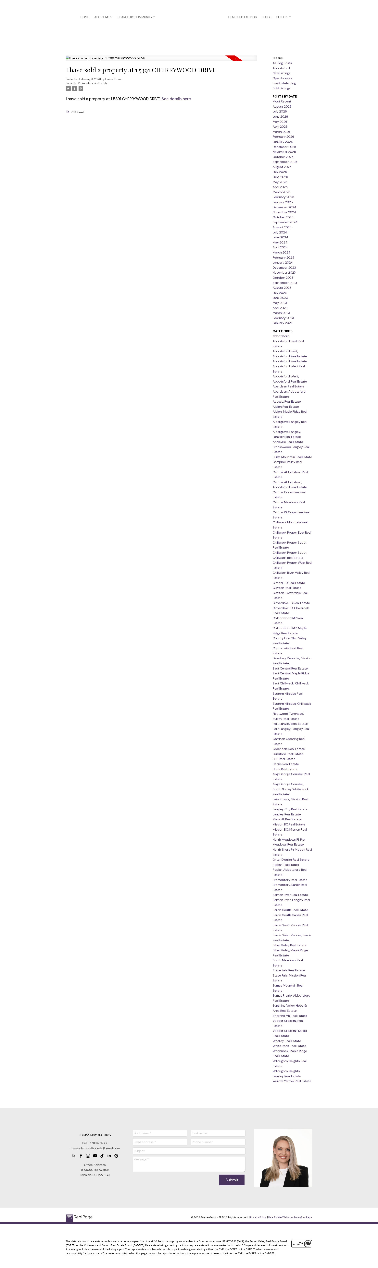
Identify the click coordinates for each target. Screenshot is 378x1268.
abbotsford (281, 336)
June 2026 (280, 116)
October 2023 (283, 278)
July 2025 (280, 172)
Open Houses (282, 78)
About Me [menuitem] (102, 17)
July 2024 (280, 232)
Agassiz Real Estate (287, 401)
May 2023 (280, 303)
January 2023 (283, 323)
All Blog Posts (282, 63)
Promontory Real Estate (93, 83)
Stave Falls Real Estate (289, 970)
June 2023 (280, 298)
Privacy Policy (258, 1217)
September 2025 (285, 162)
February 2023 (283, 318)
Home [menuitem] (85, 17)
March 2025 (281, 192)
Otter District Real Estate (291, 860)
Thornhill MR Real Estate (290, 1016)
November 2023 (284, 272)
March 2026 (281, 132)
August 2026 (282, 106)
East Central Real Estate (290, 668)
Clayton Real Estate (287, 588)
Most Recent (282, 101)
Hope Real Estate (285, 769)
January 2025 (283, 202)
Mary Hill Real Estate (287, 819)
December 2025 (284, 147)
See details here (176, 98)
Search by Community (135, 17)
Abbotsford (281, 68)
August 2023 (282, 288)
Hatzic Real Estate (286, 764)
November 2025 (284, 152)
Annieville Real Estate (288, 442)
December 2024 (284, 207)
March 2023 (281, 313)
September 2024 (285, 222)
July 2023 (280, 293)
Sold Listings (282, 88)
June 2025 (280, 177)
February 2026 (283, 137)
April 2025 (280, 187)
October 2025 (283, 157)
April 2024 (280, 247)
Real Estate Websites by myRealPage (290, 1217)
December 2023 (284, 268)
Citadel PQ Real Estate (289, 583)
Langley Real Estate (287, 814)
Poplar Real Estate (286, 865)
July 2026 (280, 111)
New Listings (281, 73)
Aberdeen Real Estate (288, 386)
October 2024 (283, 217)
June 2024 (280, 237)
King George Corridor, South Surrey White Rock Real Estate (291, 789)
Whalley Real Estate (287, 1041)
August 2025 (282, 167)
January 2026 (283, 142)
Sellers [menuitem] (282, 17)
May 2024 (280, 242)
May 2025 (280, 182)
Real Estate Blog (284, 83)
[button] (74, 1156)
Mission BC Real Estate (289, 824)
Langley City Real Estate (290, 809)
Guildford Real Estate (288, 754)
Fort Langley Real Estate (290, 724)
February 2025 (283, 197)
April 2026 (280, 126)
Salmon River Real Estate (290, 895)
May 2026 (280, 122)
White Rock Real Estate (289, 1046)
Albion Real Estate (286, 407)
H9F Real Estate (284, 759)
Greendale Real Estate (289, 749)
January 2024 (283, 262)
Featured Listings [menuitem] (242, 17)
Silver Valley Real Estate (290, 945)
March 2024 (281, 252)
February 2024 (283, 257)
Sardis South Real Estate (290, 910)
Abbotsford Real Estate (290, 361)
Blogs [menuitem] (266, 17)
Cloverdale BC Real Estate (291, 603)
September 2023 (285, 283)
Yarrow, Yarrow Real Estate (292, 1081)
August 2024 (282, 227)
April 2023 (280, 308)
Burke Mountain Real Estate (292, 457)
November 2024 (284, 212)
